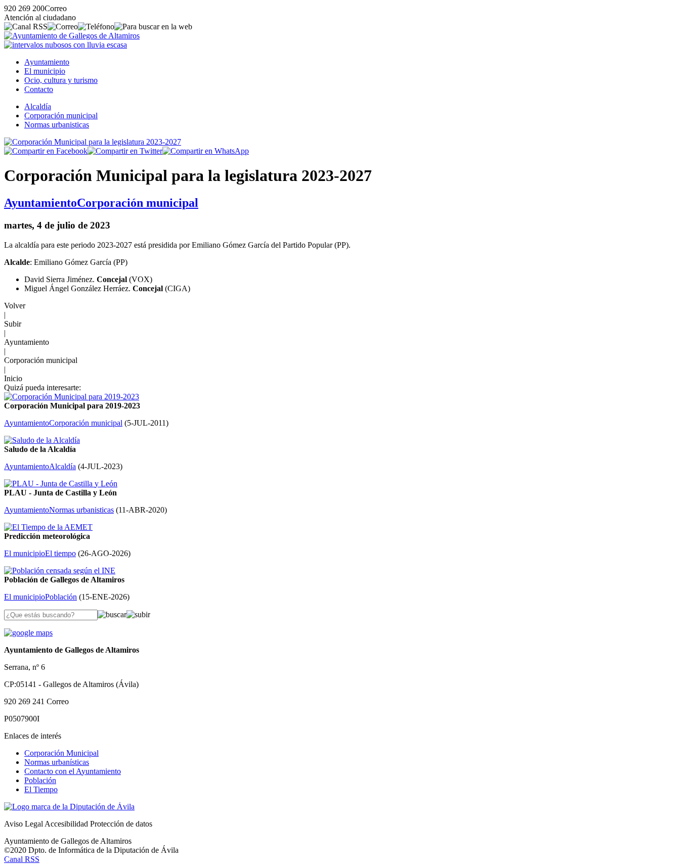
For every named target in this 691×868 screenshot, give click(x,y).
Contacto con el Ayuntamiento (72, 771)
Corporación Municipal (61, 753)
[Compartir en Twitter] (125, 151)
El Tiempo (41, 789)
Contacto (38, 89)
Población (40, 780)
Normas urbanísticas (56, 762)
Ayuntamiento (46, 62)
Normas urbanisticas (56, 124)
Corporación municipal (61, 115)
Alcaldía (37, 106)
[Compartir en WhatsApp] (205, 151)
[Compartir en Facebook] (46, 151)
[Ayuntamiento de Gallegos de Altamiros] (72, 35)
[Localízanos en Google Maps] (28, 632)
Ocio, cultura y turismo (61, 80)
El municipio (44, 71)
